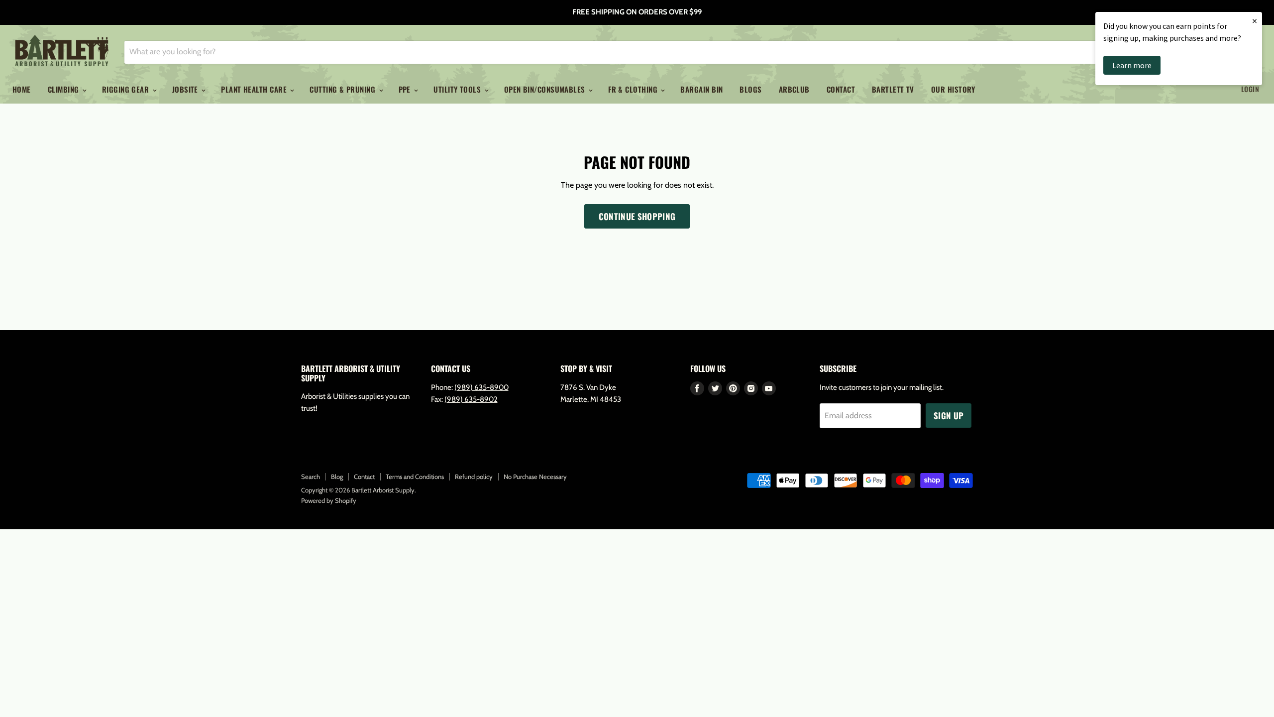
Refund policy (474, 476)
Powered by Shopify (328, 500)
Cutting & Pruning (343, 89)
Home (21, 89)
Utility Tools (458, 89)
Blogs (750, 89)
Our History (953, 89)
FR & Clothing (633, 89)
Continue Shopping (637, 216)
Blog (337, 476)
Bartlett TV (893, 89)
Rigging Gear (126, 89)
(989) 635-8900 (481, 387)
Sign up (948, 415)
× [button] (1254, 20)
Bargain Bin (701, 89)
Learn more (1132, 65)
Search (310, 476)
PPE (406, 89)
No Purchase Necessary (535, 476)
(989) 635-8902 (471, 399)
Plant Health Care (255, 89)
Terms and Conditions (415, 476)
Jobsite (186, 89)
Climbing (64, 89)
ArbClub (794, 89)
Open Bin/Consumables (545, 89)
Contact (841, 89)
